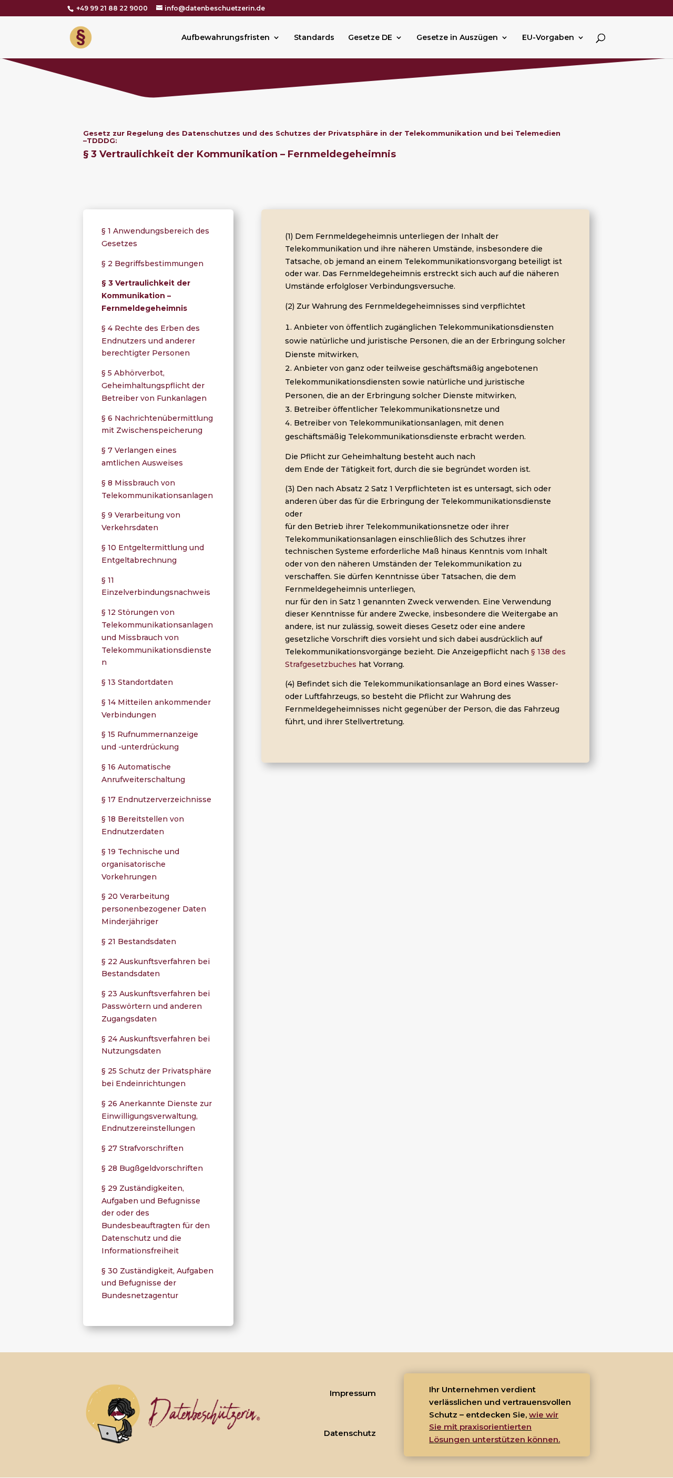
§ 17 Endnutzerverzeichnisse (156, 799)
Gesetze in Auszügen (457, 38)
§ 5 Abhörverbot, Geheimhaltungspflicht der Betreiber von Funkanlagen (154, 385)
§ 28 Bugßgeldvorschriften (152, 1168)
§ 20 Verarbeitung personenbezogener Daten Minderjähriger (153, 909)
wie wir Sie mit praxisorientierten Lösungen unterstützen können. (494, 1427)
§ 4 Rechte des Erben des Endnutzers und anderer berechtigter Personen (150, 340)
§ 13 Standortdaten (137, 682)
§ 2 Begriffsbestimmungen (152, 263)
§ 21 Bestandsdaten (138, 941)
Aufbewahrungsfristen (225, 38)
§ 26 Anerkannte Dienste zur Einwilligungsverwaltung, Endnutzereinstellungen (156, 1116)
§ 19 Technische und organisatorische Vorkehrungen (140, 864)
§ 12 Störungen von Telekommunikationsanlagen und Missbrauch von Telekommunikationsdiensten (157, 637)
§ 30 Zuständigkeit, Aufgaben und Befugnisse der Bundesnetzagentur (157, 1283)
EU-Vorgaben (548, 38)
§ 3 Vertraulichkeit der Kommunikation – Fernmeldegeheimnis (145, 295)
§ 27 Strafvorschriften (142, 1148)
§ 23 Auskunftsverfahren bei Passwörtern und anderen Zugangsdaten (155, 1006)
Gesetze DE (370, 38)
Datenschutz (350, 1433)
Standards (314, 38)
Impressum (353, 1393)
